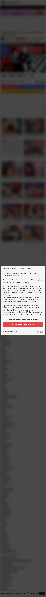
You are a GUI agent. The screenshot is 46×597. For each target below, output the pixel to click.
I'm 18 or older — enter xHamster (23, 325)
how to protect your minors (10, 331)
